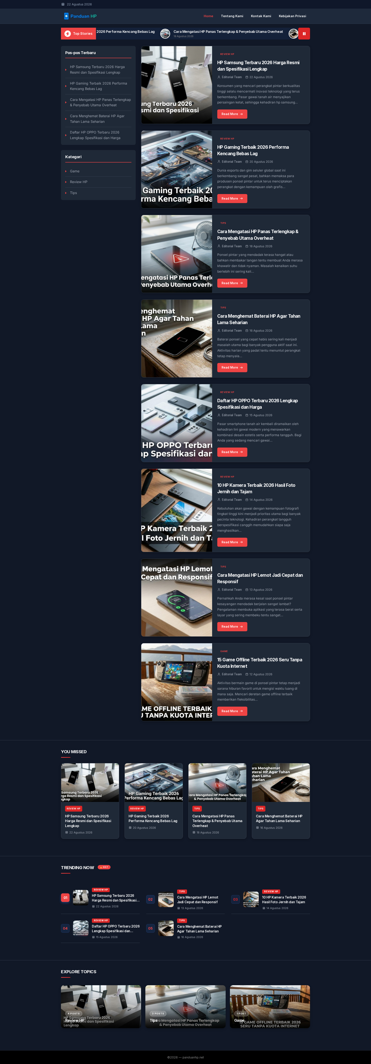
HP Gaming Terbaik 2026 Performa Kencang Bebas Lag (98, 86)
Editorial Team (232, 77)
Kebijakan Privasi (292, 16)
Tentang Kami (232, 16)
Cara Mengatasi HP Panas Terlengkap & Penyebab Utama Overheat (166, 31)
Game (74, 171)
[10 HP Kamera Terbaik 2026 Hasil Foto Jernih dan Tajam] (270, 899)
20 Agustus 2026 (144, 827)
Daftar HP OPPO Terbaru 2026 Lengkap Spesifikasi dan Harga (95, 135)
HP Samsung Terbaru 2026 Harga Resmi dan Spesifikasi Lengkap (97, 69)
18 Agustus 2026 (208, 832)
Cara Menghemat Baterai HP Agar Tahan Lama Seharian (285, 31)
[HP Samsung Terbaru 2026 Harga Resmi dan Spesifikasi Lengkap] (90, 782)
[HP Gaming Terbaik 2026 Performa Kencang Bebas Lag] (153, 782)
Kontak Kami (261, 16)
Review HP (78, 182)
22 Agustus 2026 (80, 832)
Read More (230, 114)
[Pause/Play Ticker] (304, 33)
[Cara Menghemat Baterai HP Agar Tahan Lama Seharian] (281, 782)
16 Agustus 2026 (271, 827)
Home (208, 16)
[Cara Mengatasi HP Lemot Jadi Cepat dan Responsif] (185, 899)
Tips (73, 193)
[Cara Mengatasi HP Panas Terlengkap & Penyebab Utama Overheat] (217, 782)
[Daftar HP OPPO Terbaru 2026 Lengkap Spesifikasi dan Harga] (100, 928)
